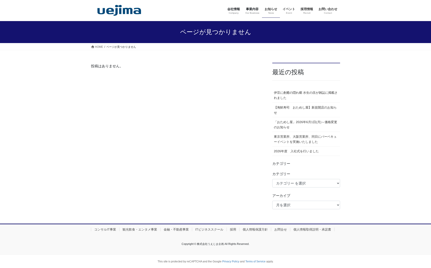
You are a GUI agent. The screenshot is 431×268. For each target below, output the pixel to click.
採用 (233, 229)
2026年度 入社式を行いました (296, 151)
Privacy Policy (230, 261)
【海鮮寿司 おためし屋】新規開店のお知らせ (305, 110)
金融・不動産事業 (176, 229)
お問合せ (280, 229)
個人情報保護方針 (255, 229)
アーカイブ (281, 196)
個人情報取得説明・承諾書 (312, 229)
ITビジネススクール (209, 229)
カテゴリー (281, 174)
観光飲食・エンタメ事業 (140, 229)
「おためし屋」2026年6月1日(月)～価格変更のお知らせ (305, 124)
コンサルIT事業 (105, 229)
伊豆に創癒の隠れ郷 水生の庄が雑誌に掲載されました (306, 95)
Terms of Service (255, 261)
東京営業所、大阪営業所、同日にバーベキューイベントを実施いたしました (305, 139)
